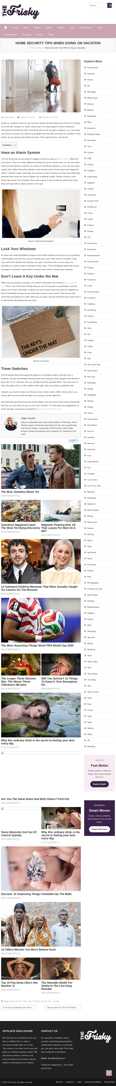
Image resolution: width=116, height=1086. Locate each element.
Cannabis (91, 140)
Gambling (91, 310)
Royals (39, 34)
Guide (90, 346)
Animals (90, 73)
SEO (89, 625)
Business (91, 128)
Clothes (90, 189)
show (13, 145)
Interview (91, 449)
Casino (90, 152)
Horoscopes (92, 419)
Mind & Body (93, 510)
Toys (89, 704)
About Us (59, 1082)
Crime (90, 213)
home (25, 1001)
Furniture (91, 298)
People (90, 571)
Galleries (91, 304)
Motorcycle (92, 522)
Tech (89, 667)
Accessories (92, 67)
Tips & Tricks (93, 692)
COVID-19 (91, 207)
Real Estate (92, 595)
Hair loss (91, 377)
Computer (91, 195)
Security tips (46, 1001)
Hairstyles (91, 383)
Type (89, 716)
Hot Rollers (92, 425)
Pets (89, 577)
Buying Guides (93, 134)
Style (100, 27)
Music (90, 540)
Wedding (91, 746)
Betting (90, 110)
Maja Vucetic (9, 117)
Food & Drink (93, 292)
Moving (90, 534)
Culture (90, 225)
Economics (92, 243)
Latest (79, 1082)
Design (90, 231)
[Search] (109, 5)
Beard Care (92, 98)
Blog (89, 122)
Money (90, 516)
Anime (90, 80)
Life (89, 467)
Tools (89, 698)
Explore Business (99, 829)
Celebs (49, 27)
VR (88, 740)
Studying (91, 649)
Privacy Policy (109, 1082)
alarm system (64, 159)
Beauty (90, 104)
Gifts (89, 328)
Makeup (90, 492)
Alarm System (16, 1001)
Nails (89, 546)
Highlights (91, 395)
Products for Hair (94, 589)
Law (89, 455)
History (90, 401)
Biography (91, 116)
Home (15, 27)
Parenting (26, 34)
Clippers (91, 183)
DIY (89, 237)
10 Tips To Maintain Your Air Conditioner (21, 1007)
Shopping (91, 631)
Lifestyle (91, 474)
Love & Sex (92, 480)
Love (72, 27)
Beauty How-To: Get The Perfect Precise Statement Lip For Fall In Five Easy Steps (64, 1007)
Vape (89, 722)
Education (91, 249)
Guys (89, 352)
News (26, 27)
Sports (90, 643)
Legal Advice (93, 461)
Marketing (91, 498)
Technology (92, 674)
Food (89, 286)
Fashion (90, 273)
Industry (90, 437)
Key (30, 1001)
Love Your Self (93, 486)
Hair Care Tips (93, 364)
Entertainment (10, 34)
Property (36, 1001)
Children (91, 170)
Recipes (90, 601)
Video (89, 734)
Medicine (91, 504)
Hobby (90, 407)
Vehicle (90, 728)
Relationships (86, 27)
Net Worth (91, 552)
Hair (89, 358)
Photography (93, 583)
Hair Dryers (92, 370)
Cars (89, 146)
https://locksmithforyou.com (49, 409)
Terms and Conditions (92, 1082)
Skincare (91, 637)
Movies (61, 27)
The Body (91, 680)
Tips (89, 686)
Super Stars (92, 661)
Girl (88, 334)
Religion (90, 613)
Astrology (91, 92)
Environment (93, 261)
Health (37, 27)
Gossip (90, 340)
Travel (51, 34)
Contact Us (70, 1082)
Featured (91, 280)
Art (88, 86)
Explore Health (99, 784)
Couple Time (93, 201)
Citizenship (92, 177)
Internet (90, 443)
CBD (89, 158)
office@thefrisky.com (56, 1058)
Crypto (90, 219)
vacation (55, 1001)
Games (90, 316)
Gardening (92, 322)
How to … (91, 431)
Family (90, 267)
